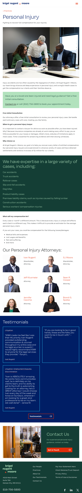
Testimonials (36, 416)
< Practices (7, 11)
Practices (36, 470)
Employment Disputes (23, 369)
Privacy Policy (61, 474)
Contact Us (10, 104)
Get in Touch (53, 450)
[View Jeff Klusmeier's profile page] (21, 283)
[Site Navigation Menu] (76, 3)
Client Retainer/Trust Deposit (67, 470)
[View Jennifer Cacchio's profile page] (21, 303)
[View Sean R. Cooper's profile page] (60, 283)
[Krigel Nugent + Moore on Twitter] (77, 489)
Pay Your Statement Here (66, 466)
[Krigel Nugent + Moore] (41, 3)
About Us (36, 474)
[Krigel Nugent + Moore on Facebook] (64, 489)
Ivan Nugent (10, 359)
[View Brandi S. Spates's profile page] (60, 303)
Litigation (9, 330)
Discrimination (11, 371)
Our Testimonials (39, 477)
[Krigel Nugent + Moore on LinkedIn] (71, 489)
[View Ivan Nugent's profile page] (21, 263)
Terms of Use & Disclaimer (66, 477)
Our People (37, 466)
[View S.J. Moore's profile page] (60, 263)
